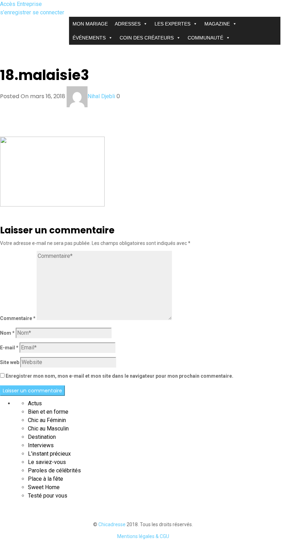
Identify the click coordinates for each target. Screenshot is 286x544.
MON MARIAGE (90, 24)
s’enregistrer (16, 12)
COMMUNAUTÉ (205, 38)
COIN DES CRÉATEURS (147, 38)
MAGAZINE (217, 24)
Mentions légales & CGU (143, 536)
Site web (9, 362)
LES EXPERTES (172, 24)
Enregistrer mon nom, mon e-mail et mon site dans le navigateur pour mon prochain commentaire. (119, 376)
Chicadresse (112, 524)
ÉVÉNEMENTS (89, 38)
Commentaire (18, 318)
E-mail (9, 347)
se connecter (48, 12)
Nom (7, 333)
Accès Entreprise (21, 4)
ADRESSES (128, 24)
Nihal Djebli (101, 96)
